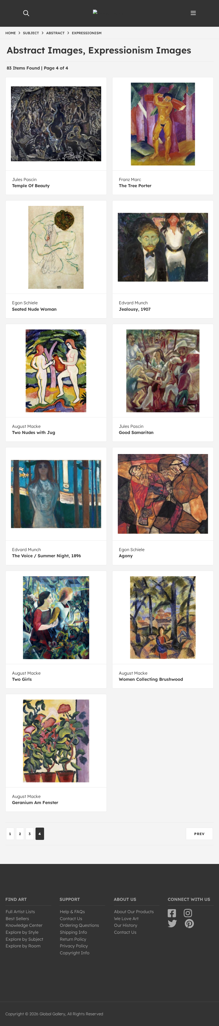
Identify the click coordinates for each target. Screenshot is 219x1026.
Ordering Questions (79, 925)
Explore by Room (23, 945)
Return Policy (73, 939)
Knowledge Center (24, 925)
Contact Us (71, 918)
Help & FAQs (72, 911)
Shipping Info (73, 932)
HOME (10, 33)
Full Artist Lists (20, 911)
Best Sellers (17, 918)
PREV (199, 834)
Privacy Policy (74, 945)
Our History (125, 925)
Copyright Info (74, 952)
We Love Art (126, 918)
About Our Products (134, 911)
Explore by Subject (24, 939)
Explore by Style (22, 932)
